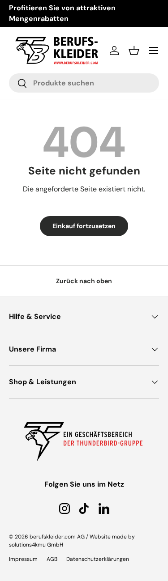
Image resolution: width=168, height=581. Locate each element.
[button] (134, 50)
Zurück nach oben (84, 281)
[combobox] (84, 83)
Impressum (23, 559)
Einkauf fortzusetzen (84, 226)
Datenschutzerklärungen (97, 559)
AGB (52, 559)
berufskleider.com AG (57, 536)
